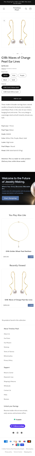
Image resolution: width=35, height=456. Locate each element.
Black (5, 80)
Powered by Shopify (19, 449)
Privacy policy (8, 452)
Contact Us (7, 390)
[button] (4, 9)
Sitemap (6, 347)
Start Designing (10, 198)
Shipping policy (28, 452)
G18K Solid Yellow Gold (11, 87)
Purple (22, 75)
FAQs (5, 395)
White (5, 75)
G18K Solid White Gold (11, 92)
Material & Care (8, 377)
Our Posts (7, 338)
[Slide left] (13, 53)
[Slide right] (22, 53)
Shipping (3, 68)
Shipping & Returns (10, 381)
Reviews (6, 399)
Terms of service (18, 452)
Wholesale (7, 386)
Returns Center (8, 373)
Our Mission (7, 343)
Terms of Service (9, 351)
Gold (13, 80)
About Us (7, 334)
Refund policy (8, 356)
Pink (13, 75)
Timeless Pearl (10, 449)
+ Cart (31, 257)
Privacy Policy (8, 360)
